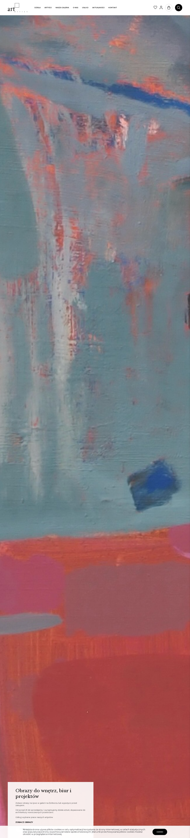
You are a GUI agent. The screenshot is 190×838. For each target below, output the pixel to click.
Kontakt (112, 8)
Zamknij (160, 832)
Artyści (48, 8)
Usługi (85, 8)
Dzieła (38, 8)
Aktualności (98, 8)
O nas (75, 8)
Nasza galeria (62, 8)
